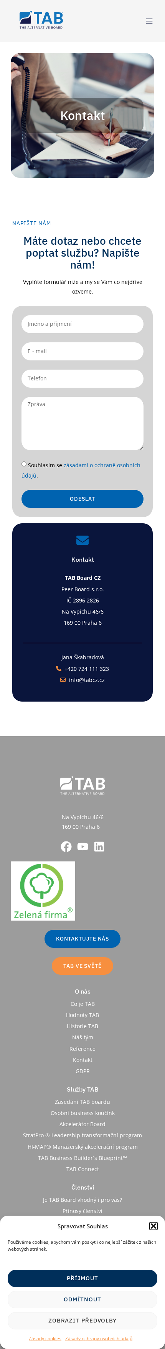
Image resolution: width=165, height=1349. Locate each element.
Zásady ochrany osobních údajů (98, 1338)
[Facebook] (66, 846)
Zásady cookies (45, 1338)
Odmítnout (82, 1299)
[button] (153, 1226)
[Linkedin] (99, 846)
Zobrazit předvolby (82, 1320)
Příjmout (82, 1278)
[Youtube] (82, 846)
